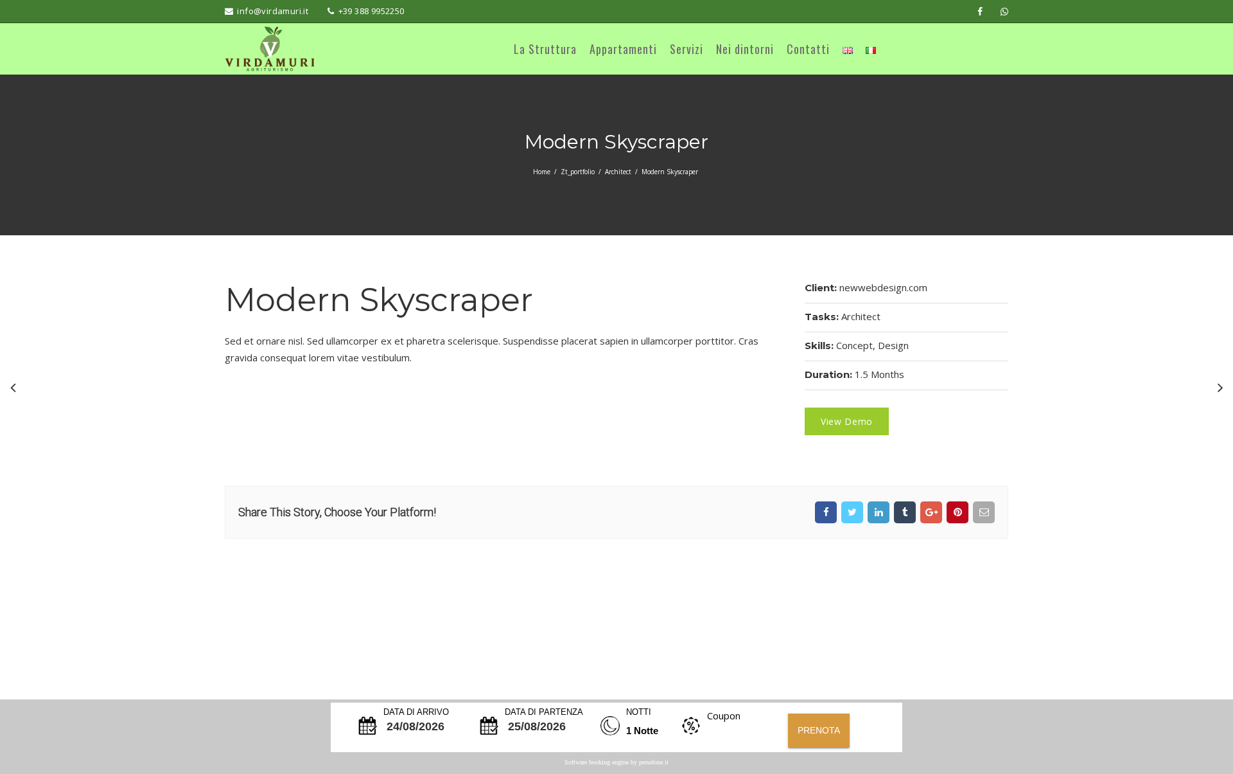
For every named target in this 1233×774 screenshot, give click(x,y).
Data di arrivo (416, 712)
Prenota (819, 730)
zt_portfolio (578, 171)
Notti (638, 712)
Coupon (723, 715)
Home (541, 171)
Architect (618, 171)
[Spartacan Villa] (13, 387)
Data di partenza (544, 712)
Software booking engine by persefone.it (616, 762)
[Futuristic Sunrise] (1220, 387)
